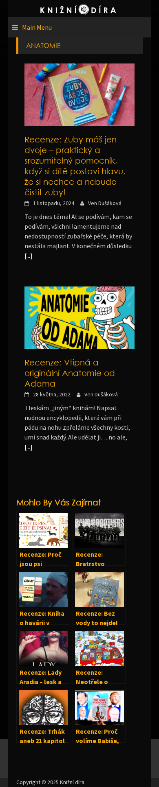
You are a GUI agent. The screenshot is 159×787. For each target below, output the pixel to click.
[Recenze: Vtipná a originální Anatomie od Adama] (79, 317)
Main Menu (37, 27)
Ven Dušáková (104, 203)
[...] (28, 255)
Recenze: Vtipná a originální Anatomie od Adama (69, 372)
